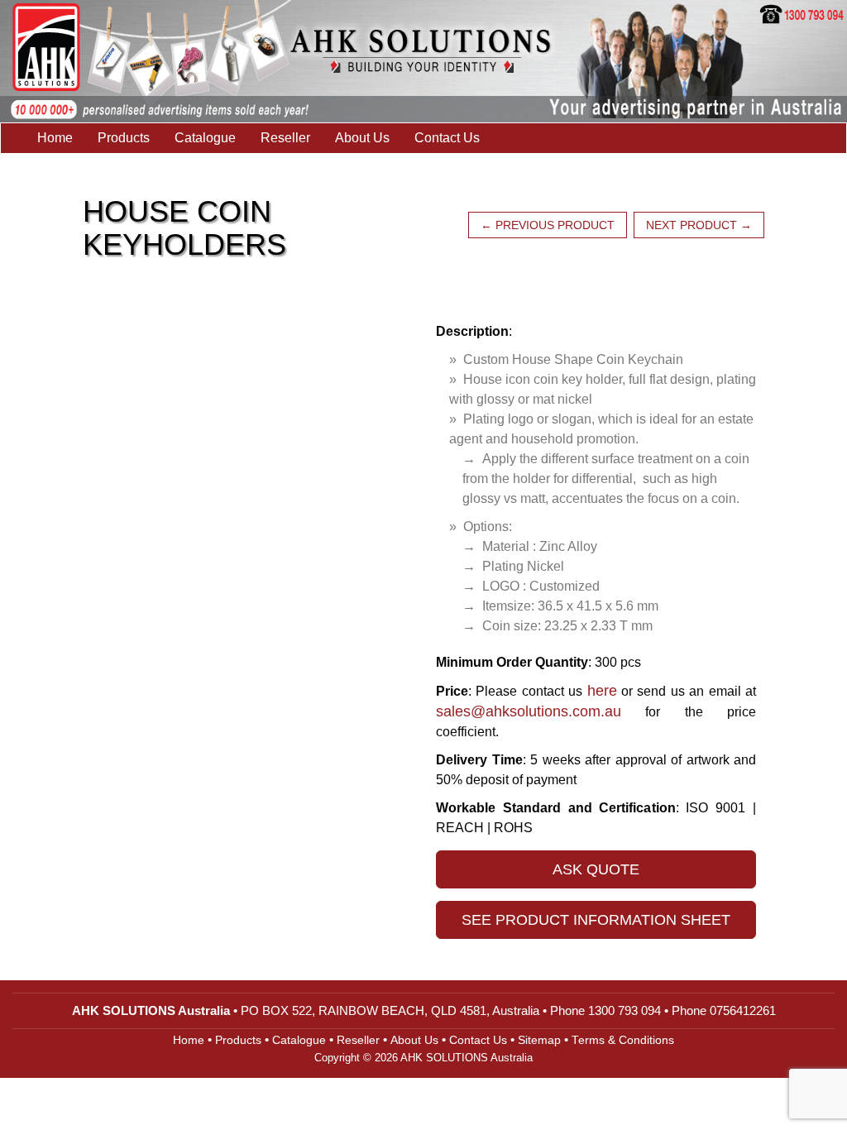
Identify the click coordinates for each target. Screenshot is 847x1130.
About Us (362, 138)
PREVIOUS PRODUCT (548, 225)
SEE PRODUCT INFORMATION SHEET (596, 920)
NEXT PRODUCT (699, 225)
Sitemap (539, 1040)
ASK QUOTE (596, 869)
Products (124, 138)
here (602, 690)
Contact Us (447, 138)
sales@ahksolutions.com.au (528, 711)
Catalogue (205, 138)
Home (55, 138)
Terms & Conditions (623, 1040)
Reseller (285, 138)
